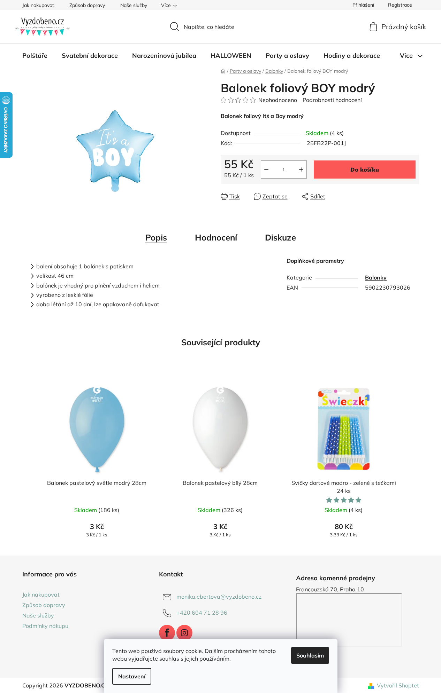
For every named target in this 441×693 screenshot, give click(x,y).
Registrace (400, 5)
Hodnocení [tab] (216, 237)
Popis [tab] (156, 237)
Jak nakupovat (38, 5)
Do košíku (364, 169)
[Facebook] (167, 633)
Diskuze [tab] (280, 237)
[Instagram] (184, 633)
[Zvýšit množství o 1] (301, 169)
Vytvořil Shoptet (398, 685)
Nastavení (131, 676)
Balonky (376, 277)
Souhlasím (310, 655)
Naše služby (133, 5)
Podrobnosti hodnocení (332, 99)
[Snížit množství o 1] (266, 169)
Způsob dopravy (87, 5)
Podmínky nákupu (45, 625)
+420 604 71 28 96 (201, 612)
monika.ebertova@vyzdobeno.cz (218, 596)
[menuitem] (34, 56)
